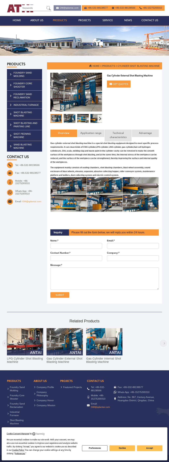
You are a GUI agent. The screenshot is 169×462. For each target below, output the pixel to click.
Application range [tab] (90, 133)
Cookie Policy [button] (18, 450)
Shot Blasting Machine (23, 114)
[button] (100, 118)
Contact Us (95, 381)
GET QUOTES (120, 84)
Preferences (95, 448)
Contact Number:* (60, 252)
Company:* (113, 252)
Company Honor (45, 400)
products (108, 66)
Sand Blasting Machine (23, 146)
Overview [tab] (63, 133)
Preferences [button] (20, 453)
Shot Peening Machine (22, 135)
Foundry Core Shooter (23, 85)
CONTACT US (149, 20)
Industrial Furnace (26, 105)
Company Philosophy (42, 394)
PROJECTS (84, 20)
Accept (149, 448)
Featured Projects (72, 387)
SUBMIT (59, 295)
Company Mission (46, 405)
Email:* (111, 240)
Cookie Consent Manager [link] (18, 434)
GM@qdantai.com (69, 7)
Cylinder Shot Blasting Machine (139, 66)
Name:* (54, 240)
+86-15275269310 (152, 7)
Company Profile (45, 387)
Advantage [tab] (145, 133)
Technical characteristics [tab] (118, 135)
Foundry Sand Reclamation (23, 96)
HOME (17, 20)
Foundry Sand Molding (23, 74)
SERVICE (107, 20)
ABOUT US (36, 20)
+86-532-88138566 (125, 7)
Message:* (56, 265)
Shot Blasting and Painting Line (25, 125)
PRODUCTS (60, 20)
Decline (122, 448)
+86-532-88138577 (98, 7)
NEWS (128, 20)
